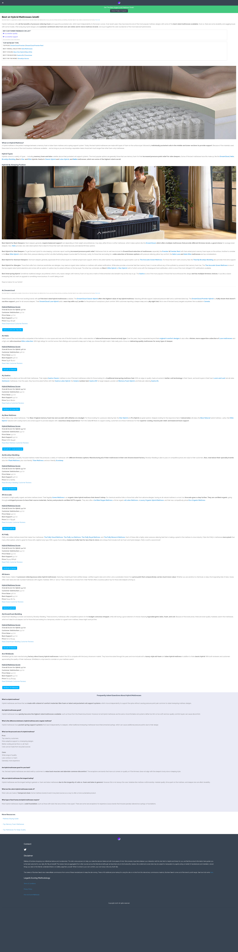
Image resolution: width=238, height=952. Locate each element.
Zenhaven (5, 381)
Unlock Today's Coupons (119, 11)
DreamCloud (224, 156)
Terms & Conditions (30, 883)
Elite (30, 159)
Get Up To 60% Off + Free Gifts (12, 329)
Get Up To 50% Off (9, 608)
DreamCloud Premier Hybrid (202, 299)
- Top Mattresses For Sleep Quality (14, 830)
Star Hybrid (122, 268)
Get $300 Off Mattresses (10, 687)
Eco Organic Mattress (197, 500)
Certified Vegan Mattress (103, 500)
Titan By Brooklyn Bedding (203, 260)
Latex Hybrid (64, 159)
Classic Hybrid (50, 159)
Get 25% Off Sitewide (9, 369)
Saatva (141, 274)
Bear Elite (28, 52)
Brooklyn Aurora (23, 58)
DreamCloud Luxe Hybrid (49, 301)
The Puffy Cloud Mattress (53, 537)
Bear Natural (205, 418)
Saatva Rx (20, 55)
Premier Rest (175, 251)
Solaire (76, 381)
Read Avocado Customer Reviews (13, 522)
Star (22, 159)
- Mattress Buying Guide (10, 819)
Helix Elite (187, 254)
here (211, 872)
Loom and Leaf (219, 378)
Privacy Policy (28, 889)
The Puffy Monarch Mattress (114, 537)
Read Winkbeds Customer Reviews (14, 681)
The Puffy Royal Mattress (91, 537)
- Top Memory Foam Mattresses (13, 824)
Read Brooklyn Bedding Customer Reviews (16, 482)
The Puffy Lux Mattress (72, 537)
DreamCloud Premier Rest (34, 45)
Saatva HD (93, 381)
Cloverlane (28, 55)
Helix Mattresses (26, 49)
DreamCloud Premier (17, 45)
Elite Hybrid (14, 254)
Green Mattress (58, 497)
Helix (232, 156)
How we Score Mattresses (31, 894)
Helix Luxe (176, 254)
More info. (97, 20)
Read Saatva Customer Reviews (13, 403)
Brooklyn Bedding (8, 159)
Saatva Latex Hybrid (62, 381)
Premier (165, 251)
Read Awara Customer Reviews (12, 602)
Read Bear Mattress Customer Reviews (15, 443)
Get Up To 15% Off (8, 528)
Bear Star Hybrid (19, 52)
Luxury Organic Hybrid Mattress (152, 500)
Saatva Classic (53, 378)
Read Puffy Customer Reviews (12, 562)
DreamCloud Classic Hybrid (87, 299)
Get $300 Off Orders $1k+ (11, 409)
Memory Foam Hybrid (126, 381)
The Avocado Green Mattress (151, 260)
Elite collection (27, 341)
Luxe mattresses (225, 338)
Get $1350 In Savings (9, 568)
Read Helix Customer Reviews (12, 363)
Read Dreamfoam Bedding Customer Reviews (18, 642)
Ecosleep (59, 460)
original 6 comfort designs (169, 338)
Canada (207, 301)
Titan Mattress (38, 460)
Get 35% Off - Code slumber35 (12, 449)
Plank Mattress (14, 460)
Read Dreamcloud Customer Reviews (15, 323)
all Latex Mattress (131, 500)
